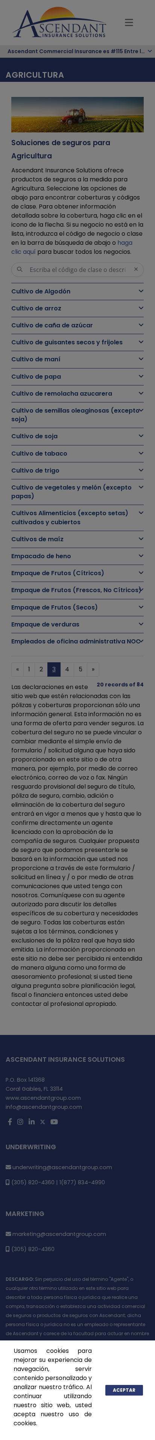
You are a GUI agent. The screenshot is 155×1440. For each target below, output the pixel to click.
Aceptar (124, 1390)
